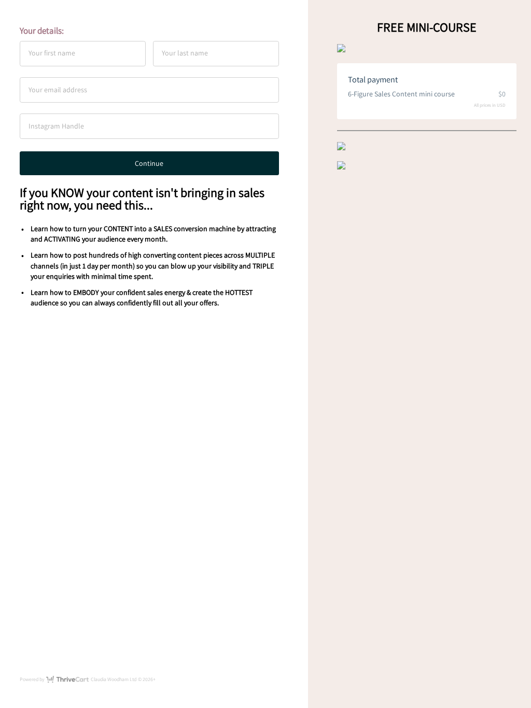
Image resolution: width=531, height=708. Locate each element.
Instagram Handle (56, 126)
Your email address (58, 89)
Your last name (185, 53)
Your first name (52, 53)
